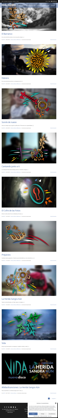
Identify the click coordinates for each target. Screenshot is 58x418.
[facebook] (6, 407)
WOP (2, 1)
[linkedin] (8, 407)
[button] (55, 403)
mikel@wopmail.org (10, 410)
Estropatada (10, 1)
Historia (12, 39)
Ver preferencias (52, 413)
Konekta (14, 1)
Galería (29, 14)
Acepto (33, 413)
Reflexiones (19, 39)
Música (15, 39)
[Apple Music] (15, 407)
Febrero (5, 77)
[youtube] (11, 407)
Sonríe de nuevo (9, 122)
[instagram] (4, 407)
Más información (53, 39)
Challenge (5, 1)
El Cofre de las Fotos (11, 210)
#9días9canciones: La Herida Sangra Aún (20, 387)
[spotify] (13, 407)
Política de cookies (37, 416)
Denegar (42, 413)
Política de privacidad (43, 416)
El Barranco (7, 33)
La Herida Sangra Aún (12, 298)
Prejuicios (6, 254)
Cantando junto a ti (11, 166)
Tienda (17, 1)
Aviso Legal (49, 416)
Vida (4, 343)
